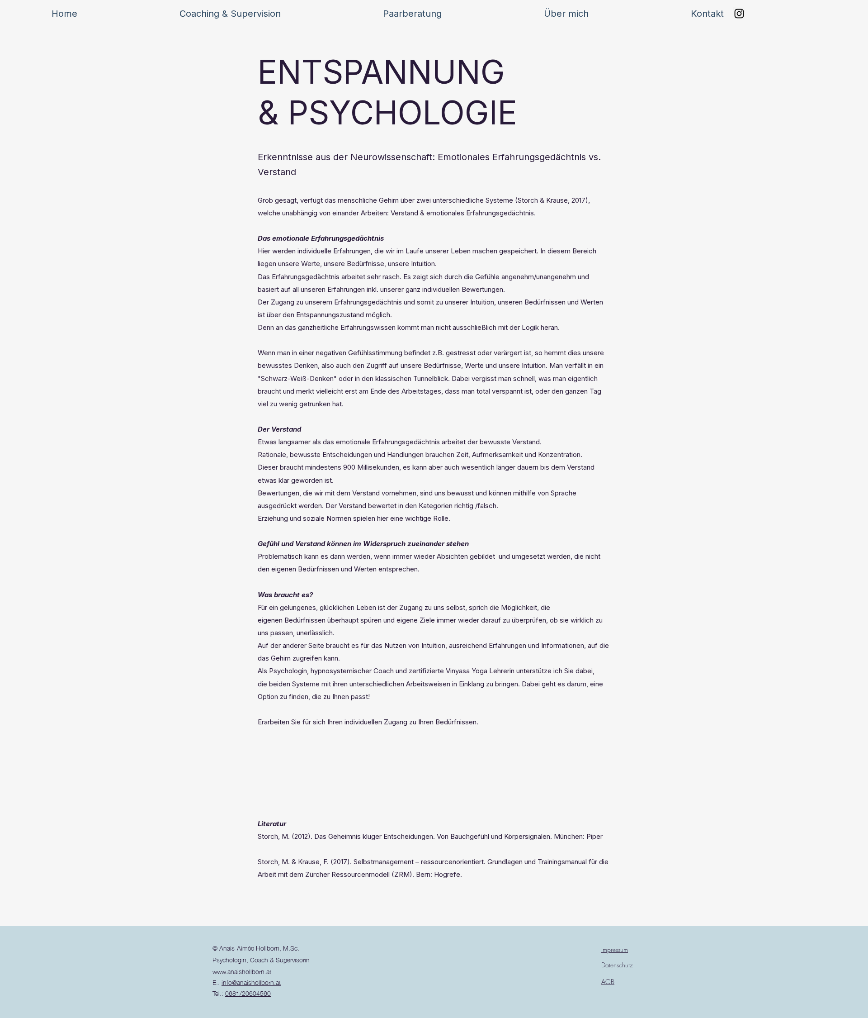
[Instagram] (739, 13)
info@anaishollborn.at (251, 982)
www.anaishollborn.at (241, 971)
